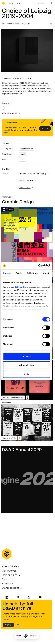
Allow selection (26, 365)
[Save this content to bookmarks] (51, 23)
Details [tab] (19, 273)
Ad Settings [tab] (32, 273)
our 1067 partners (19, 287)
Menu (18, 636)
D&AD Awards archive (18, 23)
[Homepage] (26, 635)
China (22, 154)
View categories (9, 113)
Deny (26, 374)
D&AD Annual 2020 (22, 449)
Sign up (8, 625)
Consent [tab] (7, 273)
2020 (22, 160)
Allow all (26, 356)
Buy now (45, 128)
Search (33, 636)
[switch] (46, 327)
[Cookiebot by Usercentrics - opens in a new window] (38, 266)
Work (4, 23)
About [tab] (46, 273)
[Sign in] (51, 3)
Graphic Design (26, 149)
